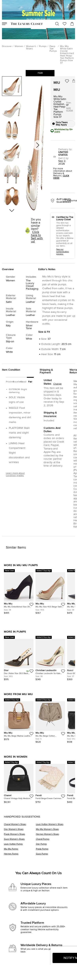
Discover (7, 46)
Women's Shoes (31, 47)
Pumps (43, 46)
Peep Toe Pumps (53, 48)
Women (19, 46)
